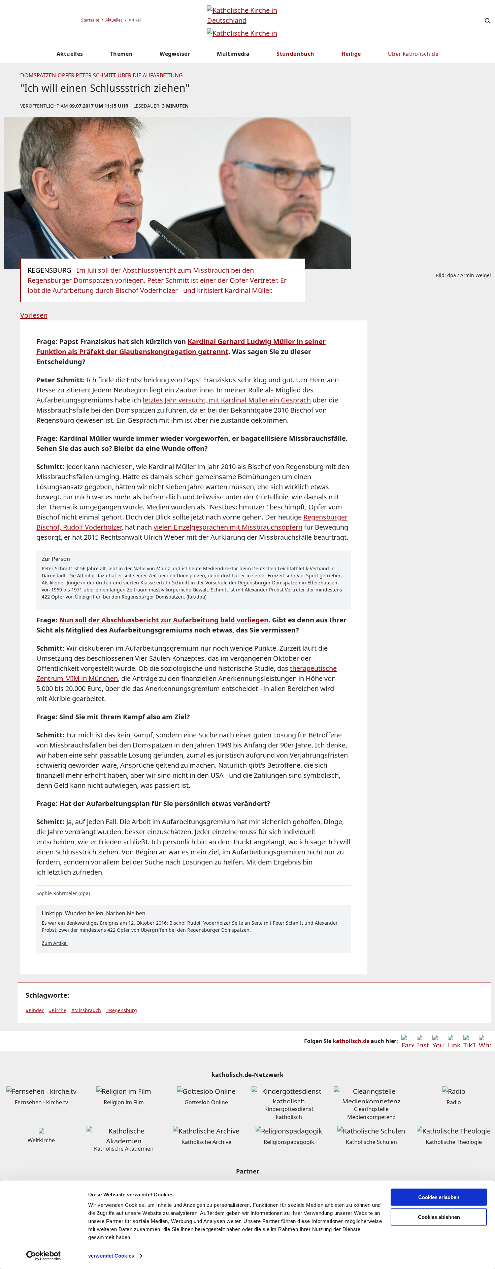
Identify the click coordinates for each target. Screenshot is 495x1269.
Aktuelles (114, 20)
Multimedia (233, 53)
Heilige (351, 53)
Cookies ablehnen (439, 1217)
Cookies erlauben (438, 1197)
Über (413, 53)
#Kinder (35, 1010)
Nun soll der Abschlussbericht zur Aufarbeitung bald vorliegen (163, 619)
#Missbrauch (86, 1010)
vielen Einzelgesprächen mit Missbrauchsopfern (228, 527)
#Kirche (57, 1010)
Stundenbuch (295, 53)
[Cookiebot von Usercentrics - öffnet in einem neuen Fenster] (43, 1256)
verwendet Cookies (111, 1256)
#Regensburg (121, 1010)
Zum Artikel (55, 943)
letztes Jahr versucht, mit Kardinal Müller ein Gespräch (227, 400)
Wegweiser (175, 53)
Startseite (90, 20)
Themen (121, 53)
